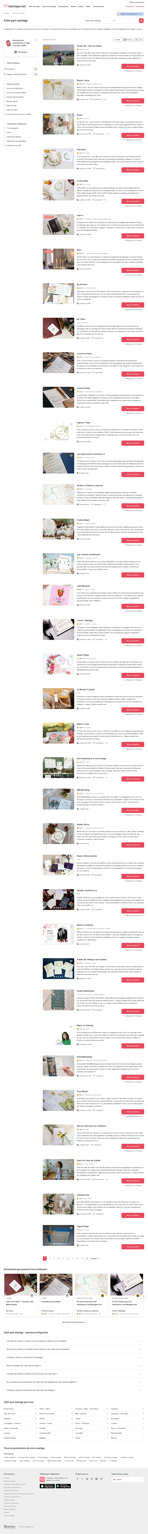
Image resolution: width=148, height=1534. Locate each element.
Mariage (7, 13)
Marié (81, 6)
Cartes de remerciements (16, 93)
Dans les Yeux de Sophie (88, 1160)
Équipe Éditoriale (9, 1509)
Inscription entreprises (11, 1503)
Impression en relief (14, 145)
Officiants (103, 1461)
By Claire (81, 319)
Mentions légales (10, 1481)
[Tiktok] (101, 1479)
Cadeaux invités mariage (26, 1457)
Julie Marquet (83, 586)
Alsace (42, 1418)
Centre (78, 1418)
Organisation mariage (54, 1461)
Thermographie (12, 128)
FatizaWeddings (84, 1057)
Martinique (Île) (116, 1433)
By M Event (82, 284)
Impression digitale (14, 137)
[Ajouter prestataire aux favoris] (71, 47)
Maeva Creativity (85, 925)
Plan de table (11, 106)
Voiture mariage (84, 1457)
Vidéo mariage (56, 1457)
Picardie (42, 1428)
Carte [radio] (140, 40)
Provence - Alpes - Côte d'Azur (86, 1409)
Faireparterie (83, 1195)
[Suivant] (143, 1296)
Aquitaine (114, 1409)
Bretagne (7, 1418)
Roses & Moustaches (87, 856)
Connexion (130, 6)
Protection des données (12, 1487)
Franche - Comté (46, 1423)
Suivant (94, 1258)
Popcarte (81, 149)
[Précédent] (4, 1296)
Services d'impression (15, 88)
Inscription (140, 6)
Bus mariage (96, 1457)
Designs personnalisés (15, 97)
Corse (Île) (79, 1433)
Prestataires (63, 6)
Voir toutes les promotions (73, 1322)
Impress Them (83, 422)
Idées (88, 6)
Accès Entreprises (137, 2)
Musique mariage (70, 1457)
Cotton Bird (82, 181)
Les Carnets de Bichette (88, 554)
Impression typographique (16, 141)
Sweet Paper (83, 655)
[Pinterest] (87, 1479)
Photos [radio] (129, 40)
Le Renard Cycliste (86, 689)
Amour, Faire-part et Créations (91, 1126)
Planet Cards (83, 80)
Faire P (80, 215)
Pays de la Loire (9, 1414)
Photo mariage (43, 1457)
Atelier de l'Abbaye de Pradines (92, 959)
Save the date (12, 110)
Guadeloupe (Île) (10, 1438)
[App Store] (47, 1488)
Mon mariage (34, 6)
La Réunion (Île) (45, 1433)
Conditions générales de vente (14, 1484)
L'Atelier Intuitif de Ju (87, 890)
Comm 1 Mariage (85, 620)
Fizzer (80, 115)
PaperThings (83, 1226)
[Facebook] (77, 1479)
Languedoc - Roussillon (119, 1414)
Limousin (7, 1433)
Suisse (77, 1438)
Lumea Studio (83, 388)
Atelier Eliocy (83, 824)
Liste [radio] (118, 40)
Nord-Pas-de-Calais (47, 1414)
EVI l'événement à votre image (91, 758)
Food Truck (93, 1461)
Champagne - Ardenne (12, 1423)
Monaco (114, 1438)
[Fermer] (35, 40)
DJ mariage (113, 1461)
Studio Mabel (83, 520)
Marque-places (12, 101)
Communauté (98, 6)
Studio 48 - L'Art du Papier (89, 46)
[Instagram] (92, 1479)
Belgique (43, 1438)
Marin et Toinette (85, 1025)
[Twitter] (82, 1479)
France (119, 1479)
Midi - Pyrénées (81, 1414)
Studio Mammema (85, 991)
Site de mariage (9, 1516)
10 (87, 1258)
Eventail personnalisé (50, 1301)
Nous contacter (133, 66)
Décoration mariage (111, 1457)
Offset (9, 132)
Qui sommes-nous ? (10, 1506)
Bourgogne (115, 1418)
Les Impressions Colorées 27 (91, 454)
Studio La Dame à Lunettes (90, 485)
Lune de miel (69, 1461)
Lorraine (114, 1423)
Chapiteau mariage (127, 1457)
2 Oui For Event (84, 353)
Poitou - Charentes (82, 1423)
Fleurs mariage (25, 1461)
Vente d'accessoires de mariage (19, 114)
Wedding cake (81, 1461)
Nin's (79, 250)
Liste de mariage (38, 1461)
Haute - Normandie (11, 1428)
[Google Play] (63, 1488)
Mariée (73, 6)
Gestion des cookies (11, 1490)
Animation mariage (10, 1461)
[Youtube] (96, 1479)
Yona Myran (82, 1091)
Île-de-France (9, 1409)
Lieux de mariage (49, 6)
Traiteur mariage (9, 1457)
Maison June (83, 724)
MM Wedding (83, 790)
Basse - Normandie (118, 1428)
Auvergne (79, 1428)
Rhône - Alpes (45, 1409)
